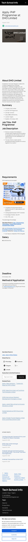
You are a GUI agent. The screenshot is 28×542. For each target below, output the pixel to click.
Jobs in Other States (11, 355)
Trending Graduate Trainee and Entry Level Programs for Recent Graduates (13, 437)
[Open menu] (26, 3)
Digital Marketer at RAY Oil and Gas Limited (12, 412)
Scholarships (20, 223)
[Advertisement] (14, 64)
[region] (14, 529)
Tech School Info (9, 2)
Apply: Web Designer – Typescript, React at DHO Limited (12, 384)
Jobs (14, 223)
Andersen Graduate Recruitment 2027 (12, 459)
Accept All (14, 530)
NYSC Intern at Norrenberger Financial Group (10, 444)
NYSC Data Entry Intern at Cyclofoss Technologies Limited (13, 391)
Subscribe (21, 377)
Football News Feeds (8, 225)
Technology (5, 224)
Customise (14, 534)
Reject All (14, 538)
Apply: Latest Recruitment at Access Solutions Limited (13, 405)
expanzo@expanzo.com (9, 286)
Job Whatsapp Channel (11, 228)
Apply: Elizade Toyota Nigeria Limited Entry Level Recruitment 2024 (13, 418)
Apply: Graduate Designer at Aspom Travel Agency (6, 477)
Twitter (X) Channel (19, 231)
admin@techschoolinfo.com (11, 26)
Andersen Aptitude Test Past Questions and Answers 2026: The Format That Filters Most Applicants (13, 452)
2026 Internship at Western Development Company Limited (12, 398)
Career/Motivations (15, 224)
